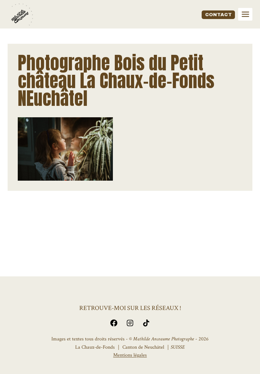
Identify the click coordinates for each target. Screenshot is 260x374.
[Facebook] (114, 323)
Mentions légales (130, 355)
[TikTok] (146, 323)
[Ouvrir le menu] (245, 14)
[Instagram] (130, 323)
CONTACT (218, 14)
